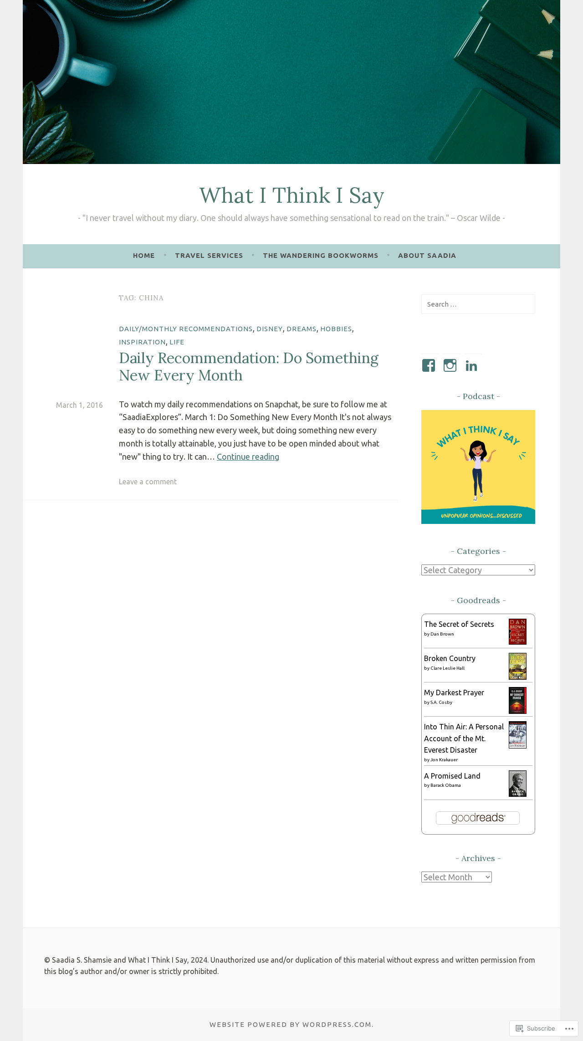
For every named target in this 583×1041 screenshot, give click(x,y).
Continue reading (248, 456)
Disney (269, 329)
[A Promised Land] (518, 794)
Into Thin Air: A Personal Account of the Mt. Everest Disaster (464, 738)
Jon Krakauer (444, 759)
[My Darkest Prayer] (518, 711)
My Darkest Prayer (454, 692)
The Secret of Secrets (459, 624)
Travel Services (209, 255)
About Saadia (427, 255)
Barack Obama (445, 785)
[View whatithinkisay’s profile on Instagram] (451, 365)
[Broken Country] (518, 677)
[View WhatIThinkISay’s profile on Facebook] (430, 365)
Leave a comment (148, 481)
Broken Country (450, 658)
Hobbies (336, 329)
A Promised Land (452, 776)
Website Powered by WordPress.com (291, 1024)
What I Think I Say (291, 195)
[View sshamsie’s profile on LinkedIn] (473, 365)
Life (176, 342)
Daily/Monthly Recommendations (186, 329)
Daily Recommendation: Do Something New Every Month (248, 367)
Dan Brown (442, 633)
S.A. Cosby (441, 702)
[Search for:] (478, 304)
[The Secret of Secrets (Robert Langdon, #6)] (518, 642)
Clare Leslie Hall (447, 668)
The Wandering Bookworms (320, 255)
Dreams (301, 329)
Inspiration (142, 342)
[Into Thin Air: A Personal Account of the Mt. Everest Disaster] (518, 746)
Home (144, 255)
